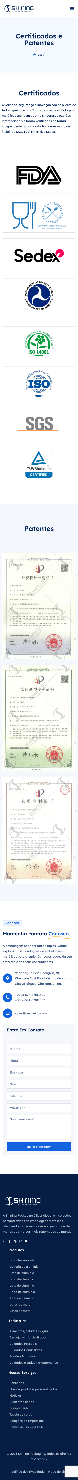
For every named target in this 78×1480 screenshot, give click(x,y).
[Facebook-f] (9, 1241)
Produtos (16, 1250)
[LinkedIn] (4, 1241)
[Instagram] (20, 1241)
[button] (72, 9)
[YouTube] (26, 1241)
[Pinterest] (15, 1241)
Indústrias (18, 1321)
